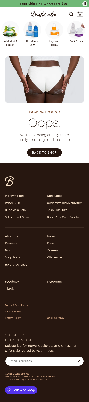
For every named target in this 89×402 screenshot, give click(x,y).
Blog (8, 250)
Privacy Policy (13, 312)
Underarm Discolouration (65, 203)
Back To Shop (44, 152)
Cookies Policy (55, 318)
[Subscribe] (79, 361)
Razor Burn (12, 203)
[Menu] (9, 14)
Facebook (12, 282)
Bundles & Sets (15, 210)
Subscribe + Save (17, 217)
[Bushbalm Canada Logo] (44, 14)
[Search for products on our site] (71, 14)
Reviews (11, 243)
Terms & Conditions (16, 305)
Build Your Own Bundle (63, 217)
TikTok (9, 289)
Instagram (54, 282)
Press (50, 243)
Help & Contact (16, 265)
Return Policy (13, 318)
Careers (52, 250)
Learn (51, 236)
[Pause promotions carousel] (84, 3)
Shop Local (13, 257)
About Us (11, 236)
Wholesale (54, 257)
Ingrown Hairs (14, 196)
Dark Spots (54, 196)
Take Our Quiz (57, 210)
